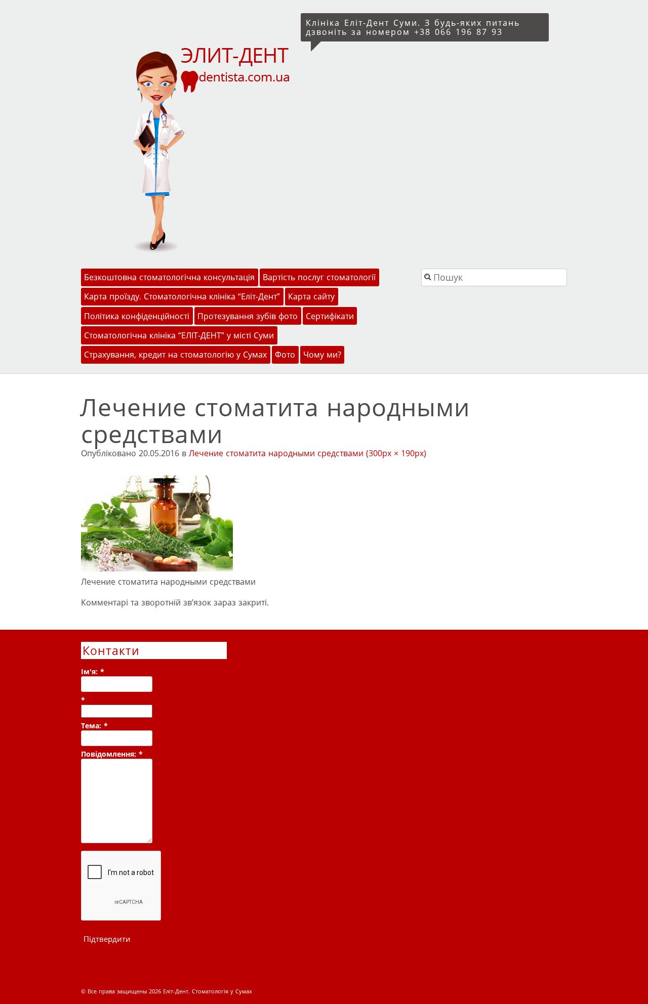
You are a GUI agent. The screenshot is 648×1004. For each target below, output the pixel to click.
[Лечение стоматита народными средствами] (157, 568)
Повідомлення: (112, 754)
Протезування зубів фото (247, 316)
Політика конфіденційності (136, 316)
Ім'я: (92, 671)
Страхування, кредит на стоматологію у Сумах (175, 354)
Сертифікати (330, 316)
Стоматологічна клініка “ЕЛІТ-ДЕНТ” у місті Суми (179, 335)
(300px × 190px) (396, 453)
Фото (285, 354)
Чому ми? (322, 354)
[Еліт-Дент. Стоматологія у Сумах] (189, 148)
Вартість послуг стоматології (319, 277)
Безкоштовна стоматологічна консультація (169, 277)
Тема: (94, 725)
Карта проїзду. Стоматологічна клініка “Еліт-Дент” (182, 296)
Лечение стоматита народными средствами (276, 453)
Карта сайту (311, 296)
